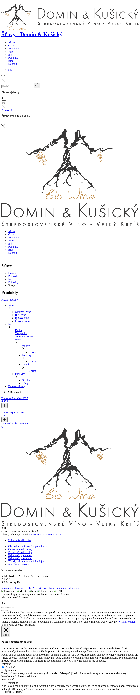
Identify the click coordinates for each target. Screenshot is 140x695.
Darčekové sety (16, 386)
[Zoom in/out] (13, 607)
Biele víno (20, 314)
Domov (12, 273)
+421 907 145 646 (37, 588)
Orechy (26, 380)
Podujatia (13, 57)
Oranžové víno (23, 311)
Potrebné (10, 667)
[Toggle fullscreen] (9, 607)
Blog (10, 60)
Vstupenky (21, 333)
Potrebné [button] (6, 663)
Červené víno (22, 321)
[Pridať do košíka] (4, 405)
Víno (11, 51)
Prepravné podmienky (20, 552)
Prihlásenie (7, 110)
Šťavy (25, 383)
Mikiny (26, 345)
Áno (3, 603)
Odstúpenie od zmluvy (20, 549)
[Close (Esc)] (2, 607)
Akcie (11, 42)
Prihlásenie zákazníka (19, 540)
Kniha (18, 330)
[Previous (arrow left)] (2, 610)
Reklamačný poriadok (20, 555)
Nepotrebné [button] (7, 679)
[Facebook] (2, 528)
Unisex (32, 352)
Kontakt (12, 63)
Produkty (13, 276)
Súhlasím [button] (30, 624)
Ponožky (26, 355)
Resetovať (15, 392)
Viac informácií (127, 621)
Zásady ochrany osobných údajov (26, 561)
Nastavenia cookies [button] (11, 570)
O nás (11, 45)
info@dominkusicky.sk (13, 588)
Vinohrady (14, 48)
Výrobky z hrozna (25, 336)
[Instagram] (5, 528)
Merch (18, 339)
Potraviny (13, 282)
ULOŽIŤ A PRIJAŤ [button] (12, 692)
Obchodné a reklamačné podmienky (27, 546)
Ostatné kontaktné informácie (63, 588)
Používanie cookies (18, 564)
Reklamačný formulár (20, 558)
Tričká (25, 364)
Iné (10, 54)
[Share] (6, 607)
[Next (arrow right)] (6, 610)
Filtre (4, 392)
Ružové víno (22, 317)
